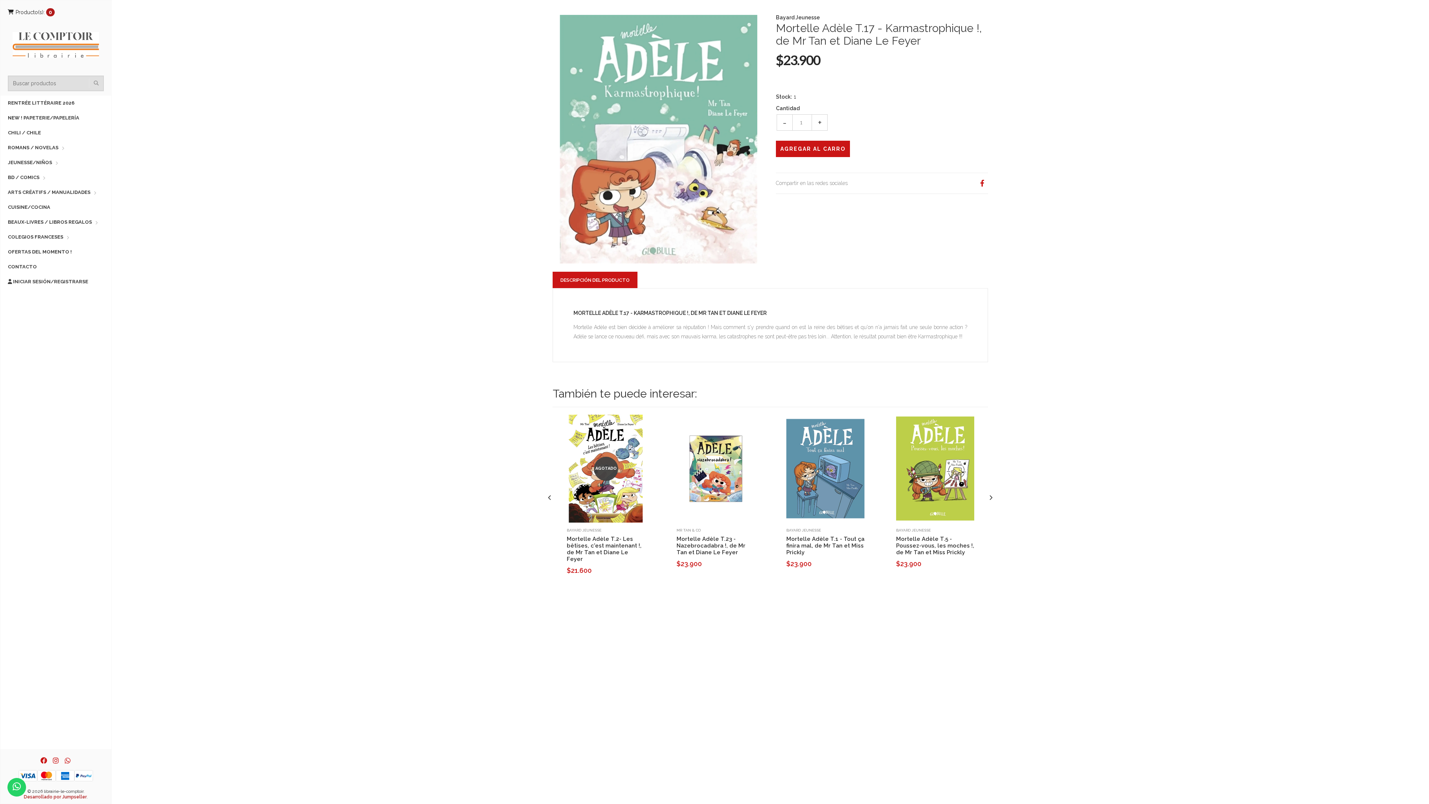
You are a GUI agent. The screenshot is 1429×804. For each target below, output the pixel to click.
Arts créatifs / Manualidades (49, 192)
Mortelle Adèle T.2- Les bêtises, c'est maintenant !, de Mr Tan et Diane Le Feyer (604, 549)
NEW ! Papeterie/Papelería (43, 118)
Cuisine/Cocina (29, 207)
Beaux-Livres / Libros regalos (50, 222)
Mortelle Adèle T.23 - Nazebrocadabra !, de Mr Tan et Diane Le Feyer (711, 546)
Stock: (784, 96)
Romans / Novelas (33, 147)
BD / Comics (23, 177)
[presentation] (550, 498)
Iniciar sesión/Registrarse (50, 281)
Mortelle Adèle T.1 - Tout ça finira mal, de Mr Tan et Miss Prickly (825, 546)
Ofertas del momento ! (40, 252)
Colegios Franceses (35, 237)
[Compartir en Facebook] (982, 183)
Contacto (22, 266)
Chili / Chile (24, 132)
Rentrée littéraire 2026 (41, 103)
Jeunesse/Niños (30, 162)
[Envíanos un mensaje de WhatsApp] (16, 787)
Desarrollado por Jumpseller (55, 797)
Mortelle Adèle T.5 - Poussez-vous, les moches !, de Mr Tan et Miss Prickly (935, 546)
